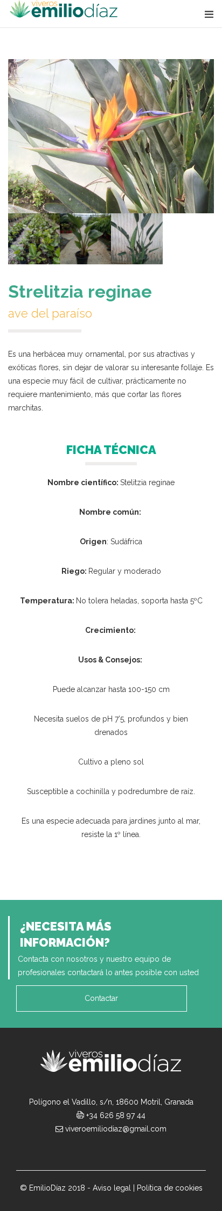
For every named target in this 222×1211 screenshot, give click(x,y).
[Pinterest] (170, 1150)
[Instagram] (75, 1150)
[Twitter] (146, 1150)
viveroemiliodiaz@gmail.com (115, 1128)
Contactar (101, 998)
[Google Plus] (99, 1150)
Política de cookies (170, 1188)
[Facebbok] (52, 1150)
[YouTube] (123, 1150)
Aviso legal (112, 1188)
